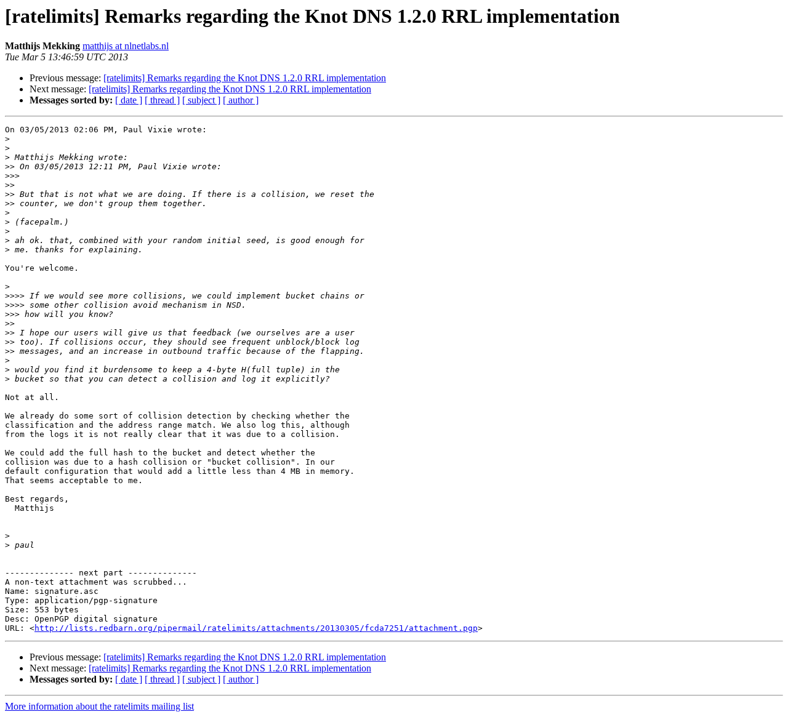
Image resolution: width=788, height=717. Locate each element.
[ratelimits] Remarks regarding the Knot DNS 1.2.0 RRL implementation (244, 78)
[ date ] (128, 100)
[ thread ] (162, 100)
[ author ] (241, 100)
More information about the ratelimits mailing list (99, 706)
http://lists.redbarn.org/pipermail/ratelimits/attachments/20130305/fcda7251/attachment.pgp (256, 628)
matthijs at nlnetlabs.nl (125, 46)
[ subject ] (201, 100)
